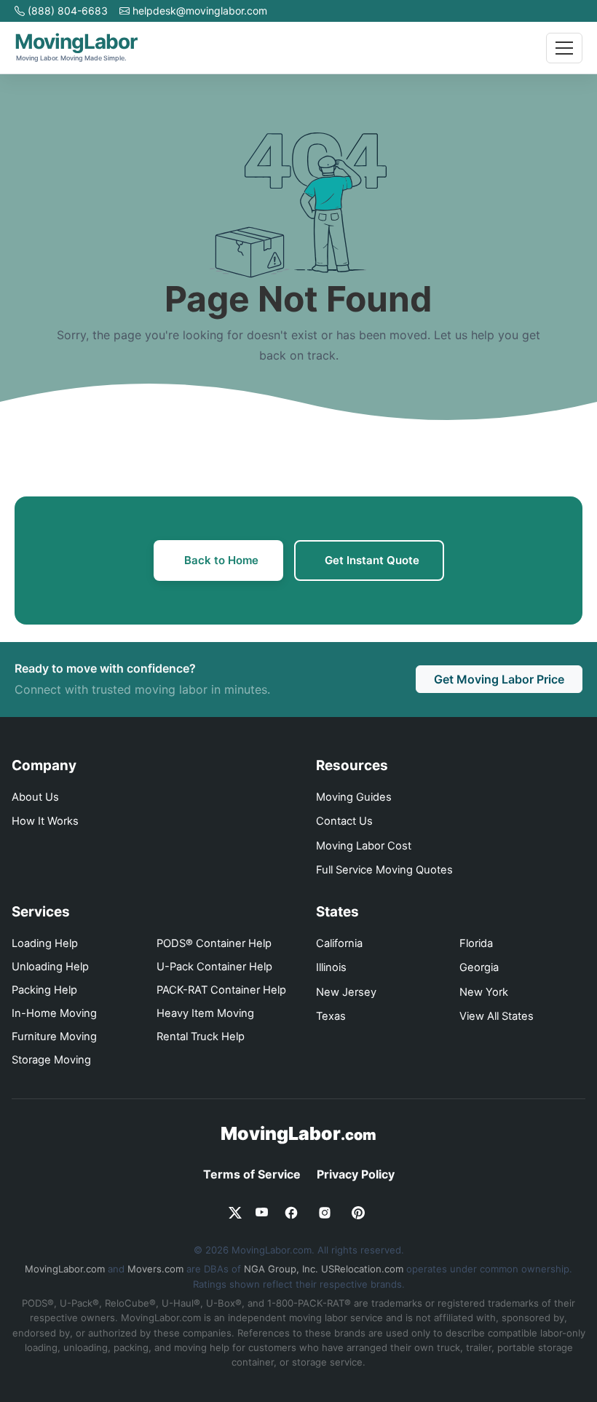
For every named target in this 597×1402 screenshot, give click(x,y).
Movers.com (155, 1269)
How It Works (45, 821)
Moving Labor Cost (363, 845)
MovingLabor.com (65, 1269)
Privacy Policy (356, 1174)
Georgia (479, 967)
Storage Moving (51, 1059)
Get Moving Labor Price (499, 679)
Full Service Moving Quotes (384, 869)
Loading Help (45, 943)
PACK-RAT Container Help (221, 990)
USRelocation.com (362, 1269)
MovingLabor (298, 1133)
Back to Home (221, 560)
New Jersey (346, 992)
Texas (331, 1016)
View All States (496, 1016)
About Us (35, 797)
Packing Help (44, 990)
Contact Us (344, 821)
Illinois (331, 967)
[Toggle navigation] (564, 48)
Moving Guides (354, 797)
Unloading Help (50, 966)
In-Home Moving (54, 1013)
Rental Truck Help (201, 1036)
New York (483, 992)
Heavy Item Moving (205, 1013)
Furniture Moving (54, 1036)
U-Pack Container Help (214, 966)
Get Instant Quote (372, 560)
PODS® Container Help (214, 943)
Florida (476, 943)
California (339, 943)
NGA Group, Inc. (281, 1269)
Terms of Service (252, 1174)
